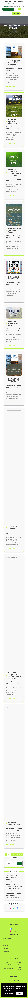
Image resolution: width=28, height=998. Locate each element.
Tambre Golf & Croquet (14, 1)
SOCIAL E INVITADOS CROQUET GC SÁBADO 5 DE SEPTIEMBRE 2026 (14, 886)
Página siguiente (17, 854)
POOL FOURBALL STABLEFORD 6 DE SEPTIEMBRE (12, 877)
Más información (8, 993)
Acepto (20, 993)
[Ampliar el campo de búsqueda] (19, 8)
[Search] (19, 863)
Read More (11, 86)
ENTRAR (16, 13)
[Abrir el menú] (8, 9)
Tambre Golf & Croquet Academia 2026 (14, 894)
